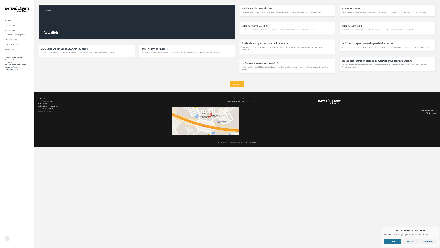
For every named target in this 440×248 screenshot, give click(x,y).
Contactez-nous (11, 44)
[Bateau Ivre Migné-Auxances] (17, 8)
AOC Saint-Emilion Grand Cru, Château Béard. (64, 48)
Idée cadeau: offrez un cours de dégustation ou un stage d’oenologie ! (378, 60)
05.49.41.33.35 (10, 49)
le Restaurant (10, 25)
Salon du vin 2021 (351, 8)
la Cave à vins (10, 30)
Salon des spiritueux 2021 (255, 25)
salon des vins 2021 (352, 25)
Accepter (392, 241)
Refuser (410, 241)
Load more (237, 84)
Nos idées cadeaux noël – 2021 (258, 8)
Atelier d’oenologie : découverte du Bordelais (265, 43)
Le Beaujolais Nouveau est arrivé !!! (260, 63)
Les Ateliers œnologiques (15, 35)
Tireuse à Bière (11, 39)
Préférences (428, 241)
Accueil (8, 20)
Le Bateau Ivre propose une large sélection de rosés (368, 43)
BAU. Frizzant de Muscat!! (155, 48)
